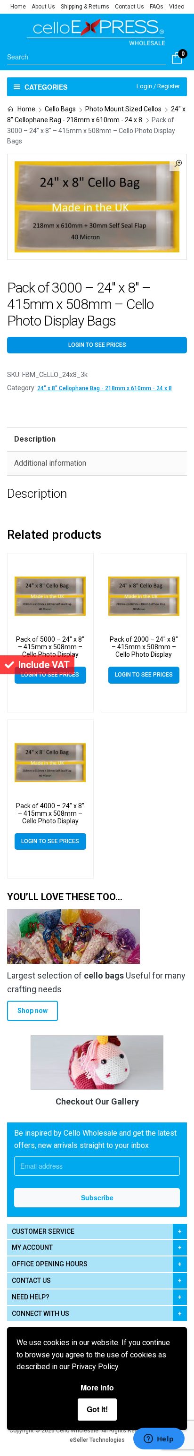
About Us (43, 6)
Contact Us (129, 6)
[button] (178, 162)
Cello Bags (60, 109)
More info (97, 1387)
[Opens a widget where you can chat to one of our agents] (159, 1439)
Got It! (97, 1409)
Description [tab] (35, 439)
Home (18, 6)
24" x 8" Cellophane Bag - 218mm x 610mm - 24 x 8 (104, 388)
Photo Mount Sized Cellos (123, 109)
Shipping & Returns (85, 6)
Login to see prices (97, 345)
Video (176, 6)
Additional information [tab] (50, 463)
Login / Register (158, 86)
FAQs (156, 6)
